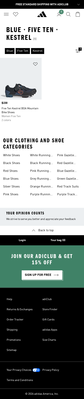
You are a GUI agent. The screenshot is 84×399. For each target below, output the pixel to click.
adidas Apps (49, 329)
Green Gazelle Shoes (66, 179)
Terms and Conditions (20, 380)
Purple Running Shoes (41, 195)
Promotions (14, 340)
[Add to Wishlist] (35, 65)
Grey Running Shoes (39, 179)
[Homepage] (42, 16)
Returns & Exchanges (20, 309)
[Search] (68, 14)
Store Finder (49, 309)
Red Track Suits (68, 186)
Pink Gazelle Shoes (65, 156)
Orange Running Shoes (41, 187)
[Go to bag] (77, 14)
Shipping (12, 329)
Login (22, 240)
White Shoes (11, 155)
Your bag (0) (58, 240)
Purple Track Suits (66, 195)
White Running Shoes (40, 156)
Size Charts (49, 340)
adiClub (47, 299)
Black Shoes (11, 163)
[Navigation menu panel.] (6, 14)
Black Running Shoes (40, 164)
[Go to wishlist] (15, 14)
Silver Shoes (11, 186)
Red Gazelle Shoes (65, 164)
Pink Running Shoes (39, 171)
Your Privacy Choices (19, 370)
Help (9, 299)
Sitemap (12, 350)
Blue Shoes (11, 178)
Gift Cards (48, 319)
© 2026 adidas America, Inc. (42, 394)
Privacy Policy (50, 370)
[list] (35, 51)
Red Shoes (10, 171)
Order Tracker (15, 319)
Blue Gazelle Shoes (65, 171)
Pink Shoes (10, 194)
